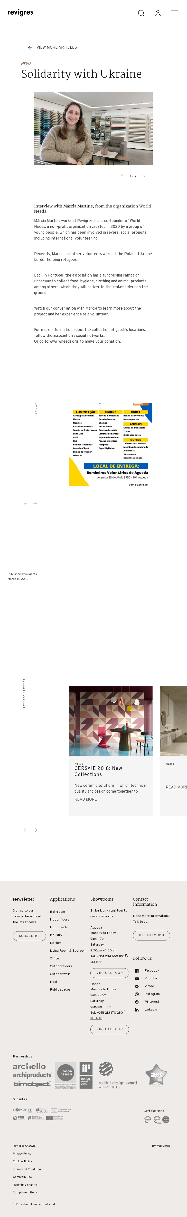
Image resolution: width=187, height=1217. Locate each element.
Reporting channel (25, 1185)
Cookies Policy (22, 1161)
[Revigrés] (20, 13)
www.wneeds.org (63, 341)
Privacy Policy (22, 1154)
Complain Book (23, 1177)
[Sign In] (158, 13)
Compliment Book (25, 1193)
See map (96, 962)
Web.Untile (163, 1146)
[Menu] (174, 13)
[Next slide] (144, 176)
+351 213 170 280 (112, 1012)
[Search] (141, 13)
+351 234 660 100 (112, 956)
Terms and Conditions (27, 1169)
